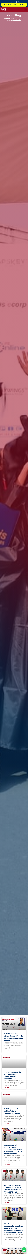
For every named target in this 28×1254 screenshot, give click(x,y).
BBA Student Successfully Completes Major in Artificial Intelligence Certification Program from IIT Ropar (13, 1228)
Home (6, 18)
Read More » (7, 1050)
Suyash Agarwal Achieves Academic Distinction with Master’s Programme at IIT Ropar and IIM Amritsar (13, 1149)
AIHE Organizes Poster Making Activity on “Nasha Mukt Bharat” (13, 1111)
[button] (25, 9)
